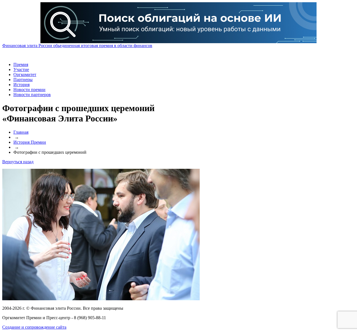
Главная (20, 132)
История (21, 84)
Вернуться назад (17, 161)
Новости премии (29, 89)
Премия (20, 64)
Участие (21, 69)
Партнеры (23, 79)
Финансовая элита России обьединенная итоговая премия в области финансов (77, 45)
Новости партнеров (32, 94)
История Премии (29, 142)
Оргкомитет (24, 74)
